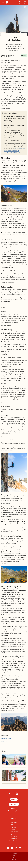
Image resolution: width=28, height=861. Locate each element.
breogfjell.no (15, 150)
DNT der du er (14, 853)
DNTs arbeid (14, 825)
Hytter (14, 857)
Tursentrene (14, 836)
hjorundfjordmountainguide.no (12, 152)
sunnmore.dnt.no (20, 149)
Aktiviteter (14, 859)
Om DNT (14, 819)
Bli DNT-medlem (14, 804)
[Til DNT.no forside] (5, 2)
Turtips (14, 855)
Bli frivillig (13, 799)
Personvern (14, 838)
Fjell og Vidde (14, 834)
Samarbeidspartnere (14, 841)
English (14, 829)
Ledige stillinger (14, 831)
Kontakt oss (14, 822)
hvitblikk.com (8, 150)
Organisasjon (14, 827)
